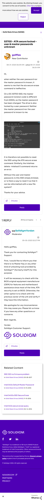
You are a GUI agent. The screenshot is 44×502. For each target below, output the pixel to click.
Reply (22, 207)
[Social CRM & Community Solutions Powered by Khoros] (37, 497)
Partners (7, 478)
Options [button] (40, 32)
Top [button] (3, 496)
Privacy (6, 481)
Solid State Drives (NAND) (13, 32)
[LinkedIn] (17, 439)
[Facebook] (3, 439)
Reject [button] (23, 17)
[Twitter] (10, 439)
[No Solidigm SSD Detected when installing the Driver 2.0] (36, 220)
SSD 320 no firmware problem (16, 374)
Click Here (31, 6)
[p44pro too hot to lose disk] (40, 220)
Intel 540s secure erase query (16, 406)
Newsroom (8, 475)
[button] (36, 10)
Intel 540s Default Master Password (19, 385)
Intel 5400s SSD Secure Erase (16, 395)
